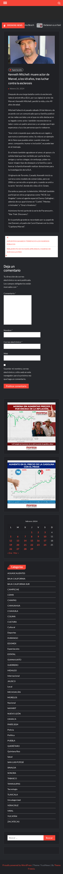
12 (10, 540)
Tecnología (12, 789)
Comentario (10, 293)
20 (18, 545)
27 (18, 549)
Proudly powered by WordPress (17, 865)
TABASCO (12, 778)
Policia (10, 730)
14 (25, 540)
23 (38, 545)
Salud (9, 757)
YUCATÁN (12, 816)
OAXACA (11, 719)
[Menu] (5, 3)
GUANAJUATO (14, 659)
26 (10, 549)
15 (31, 540)
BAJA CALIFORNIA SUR (18, 584)
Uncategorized (14, 800)
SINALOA (11, 767)
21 (25, 545)
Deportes (11, 632)
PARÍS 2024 (12, 724)
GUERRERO (12, 665)
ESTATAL (11, 654)
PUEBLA (11, 740)
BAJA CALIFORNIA (16, 578)
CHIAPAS (11, 600)
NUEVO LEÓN (14, 713)
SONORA (11, 773)
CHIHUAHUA (13, 605)
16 (38, 540)
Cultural (11, 627)
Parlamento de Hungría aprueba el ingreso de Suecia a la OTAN (29, 250)
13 (18, 540)
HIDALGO (12, 670)
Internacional (13, 676)
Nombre (8, 330)
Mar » (16, 553)
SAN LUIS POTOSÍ (15, 762)
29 (31, 549)
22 (31, 545)
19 (10, 545)
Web (6, 353)
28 (25, 549)
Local (9, 686)
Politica (11, 735)
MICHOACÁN (14, 692)
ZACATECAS (13, 821)
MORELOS (12, 697)
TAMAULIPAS (13, 784)
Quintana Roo (13, 751)
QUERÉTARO (13, 746)
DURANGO (12, 638)
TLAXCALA (12, 794)
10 (45, 536)
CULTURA (12, 622)
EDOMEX (11, 643)
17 (45, 540)
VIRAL (10, 811)
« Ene (9, 553)
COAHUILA (12, 611)
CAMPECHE (13, 589)
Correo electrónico (13, 342)
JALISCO (11, 681)
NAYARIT (11, 708)
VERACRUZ (12, 805)
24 (45, 545)
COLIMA (11, 616)
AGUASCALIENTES (16, 573)
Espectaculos (17, 70)
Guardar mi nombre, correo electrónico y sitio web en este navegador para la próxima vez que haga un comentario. (17, 373)
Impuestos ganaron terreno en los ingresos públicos (28, 242)
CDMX (10, 595)
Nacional (11, 703)
